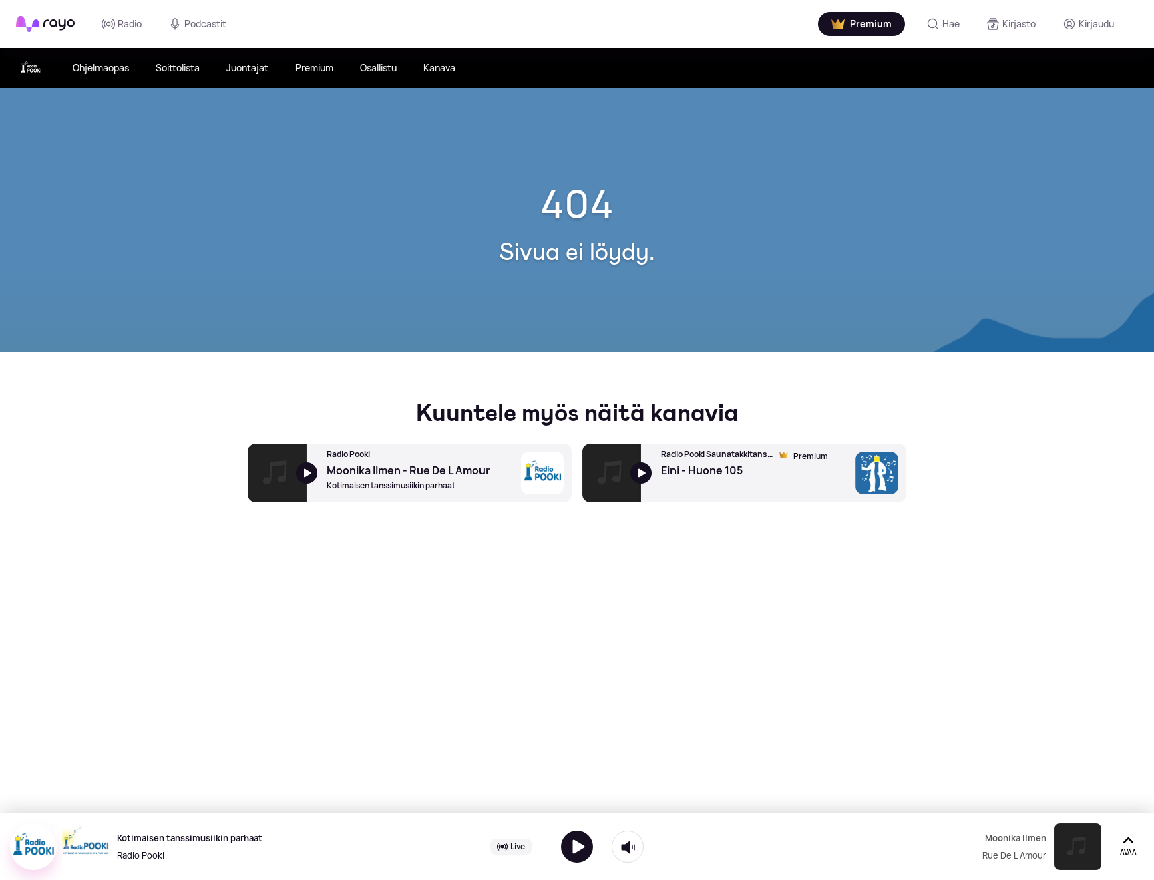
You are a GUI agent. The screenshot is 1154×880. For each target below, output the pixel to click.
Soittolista (178, 67)
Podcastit (205, 23)
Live (517, 846)
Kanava (439, 67)
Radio (130, 23)
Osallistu (378, 67)
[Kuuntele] (577, 847)
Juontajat (247, 67)
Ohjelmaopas (101, 67)
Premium (314, 67)
